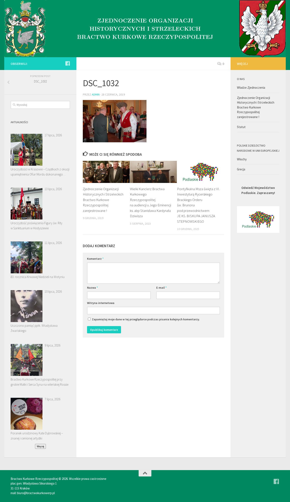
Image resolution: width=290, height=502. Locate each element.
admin (96, 94)
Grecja (241, 169)
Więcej (40, 446)
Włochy (242, 159)
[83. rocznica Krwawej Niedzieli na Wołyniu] (26, 257)
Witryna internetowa (100, 303)
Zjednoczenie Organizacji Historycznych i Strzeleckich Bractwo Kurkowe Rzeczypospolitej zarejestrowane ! (103, 200)
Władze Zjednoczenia (251, 88)
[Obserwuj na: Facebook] (67, 63)
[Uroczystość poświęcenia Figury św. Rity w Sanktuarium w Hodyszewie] (26, 204)
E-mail (161, 288)
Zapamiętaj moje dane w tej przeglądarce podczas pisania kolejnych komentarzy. (146, 319)
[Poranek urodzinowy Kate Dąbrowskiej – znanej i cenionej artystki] (26, 414)
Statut (241, 127)
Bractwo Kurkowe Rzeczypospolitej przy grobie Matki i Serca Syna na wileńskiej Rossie (39, 381)
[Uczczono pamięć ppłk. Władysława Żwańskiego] (26, 306)
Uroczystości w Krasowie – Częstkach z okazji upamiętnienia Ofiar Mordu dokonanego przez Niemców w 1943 (40, 172)
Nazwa (92, 288)
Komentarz (95, 259)
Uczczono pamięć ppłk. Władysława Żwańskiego (34, 328)
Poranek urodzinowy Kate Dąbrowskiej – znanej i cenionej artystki (37, 435)
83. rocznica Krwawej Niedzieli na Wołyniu (38, 277)
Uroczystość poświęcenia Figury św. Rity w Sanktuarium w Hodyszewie (36, 225)
